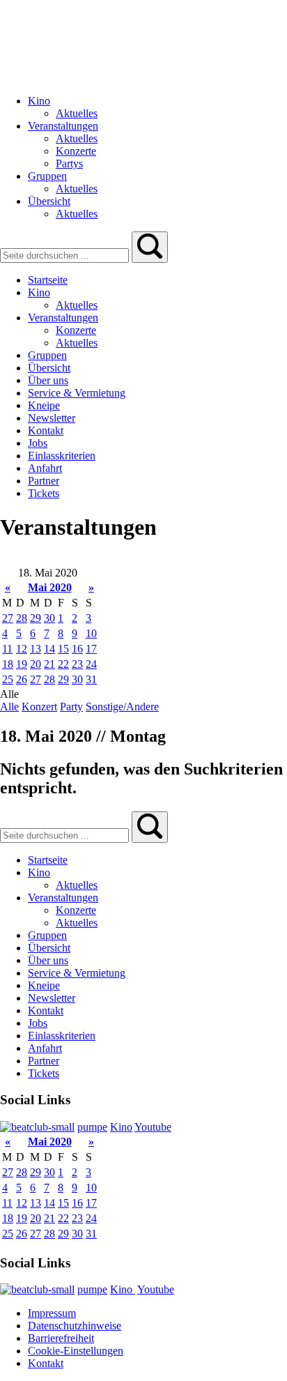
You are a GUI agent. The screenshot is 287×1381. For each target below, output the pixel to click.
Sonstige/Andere (122, 706)
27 (7, 618)
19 (21, 664)
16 (77, 649)
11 (7, 649)
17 (91, 649)
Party (71, 706)
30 (49, 618)
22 (63, 664)
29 (35, 618)
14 (49, 649)
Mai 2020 (50, 587)
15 (63, 649)
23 (77, 664)
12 (21, 649)
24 (91, 664)
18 (7, 664)
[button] (150, 247)
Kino (121, 1127)
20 (35, 664)
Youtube (152, 1127)
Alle (9, 706)
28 (21, 618)
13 (35, 649)
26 (21, 679)
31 (91, 679)
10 (91, 633)
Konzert (39, 706)
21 (49, 664)
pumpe (92, 1127)
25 (7, 679)
